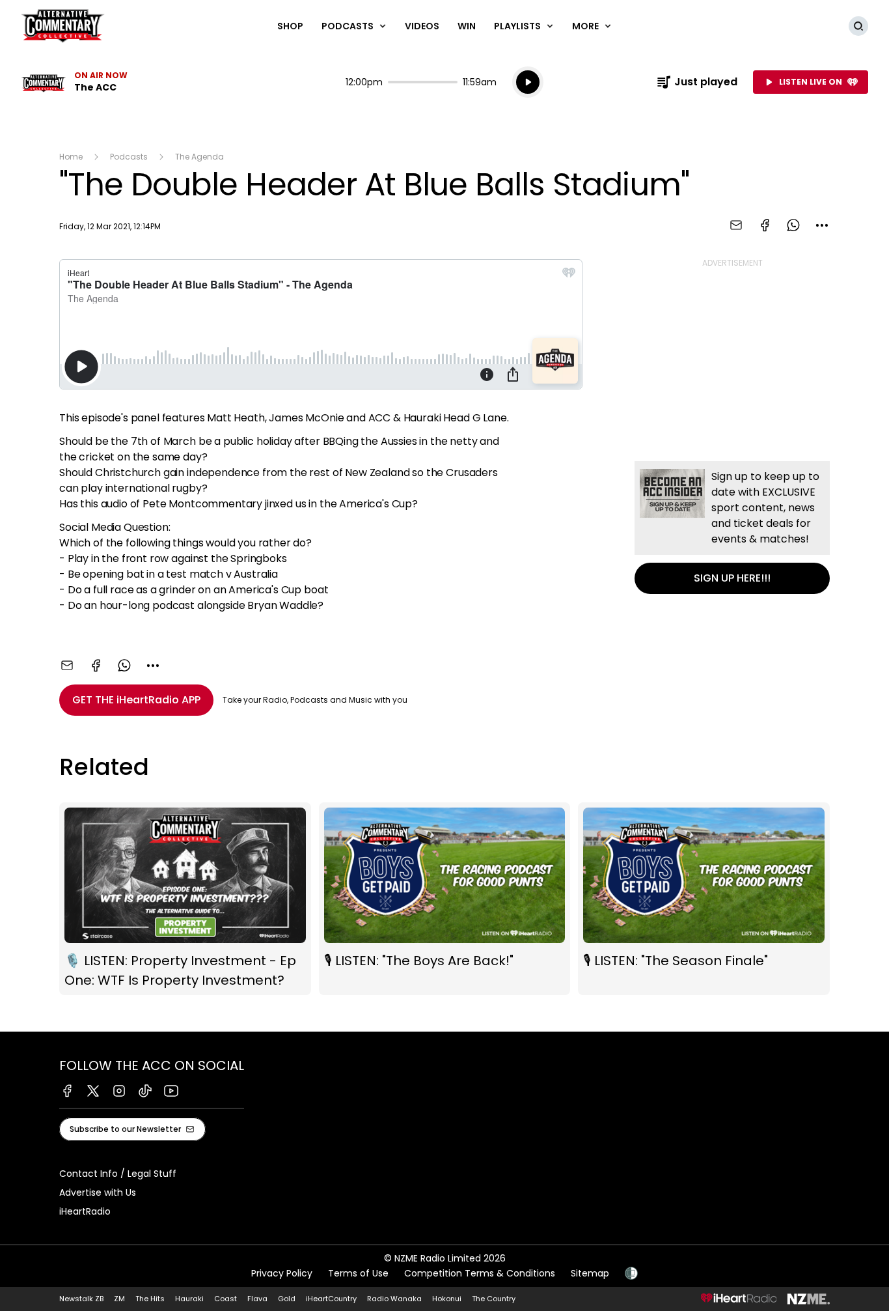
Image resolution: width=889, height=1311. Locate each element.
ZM (119, 1298)
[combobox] (822, 225)
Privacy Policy (281, 1273)
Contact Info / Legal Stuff (117, 1173)
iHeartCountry (331, 1298)
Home (71, 156)
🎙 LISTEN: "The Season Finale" (704, 898)
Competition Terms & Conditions (479, 1273)
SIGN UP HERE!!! (732, 527)
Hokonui (446, 1298)
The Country (493, 1298)
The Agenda (199, 156)
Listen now (74, 82)
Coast (225, 1298)
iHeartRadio (85, 1211)
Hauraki (189, 1298)
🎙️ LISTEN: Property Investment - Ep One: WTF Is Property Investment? (185, 898)
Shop (290, 26)
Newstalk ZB (81, 1298)
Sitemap (590, 1273)
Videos (422, 26)
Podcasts (129, 156)
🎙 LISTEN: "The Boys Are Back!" (445, 898)
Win (467, 26)
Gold (286, 1298)
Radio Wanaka (394, 1298)
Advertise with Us (97, 1192)
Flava (257, 1298)
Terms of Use (358, 1273)
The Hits (150, 1298)
